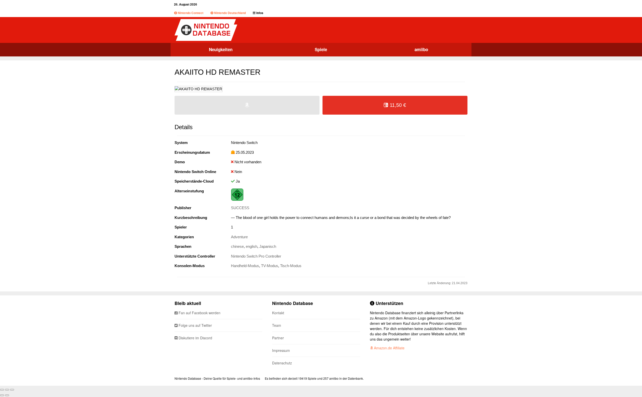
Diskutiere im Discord (195, 337)
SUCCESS (240, 208)
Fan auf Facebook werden (199, 312)
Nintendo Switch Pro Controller (256, 256)
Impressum (281, 350)
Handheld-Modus (245, 266)
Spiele (321, 49)
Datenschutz (282, 362)
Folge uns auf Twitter (195, 325)
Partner (278, 337)
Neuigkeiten (220, 49)
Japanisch (267, 246)
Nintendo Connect (190, 13)
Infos (259, 13)
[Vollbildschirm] (7, 389)
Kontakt (278, 312)
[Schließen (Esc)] (2, 389)
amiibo (421, 49)
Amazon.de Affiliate (389, 347)
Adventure (239, 237)
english (251, 246)
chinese (237, 246)
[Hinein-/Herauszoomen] (12, 389)
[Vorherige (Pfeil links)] (2, 395)
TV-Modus (269, 266)
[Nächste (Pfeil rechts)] (7, 395)
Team (276, 325)
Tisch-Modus (290, 266)
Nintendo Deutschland (229, 13)
